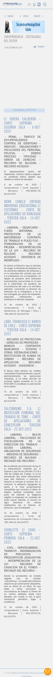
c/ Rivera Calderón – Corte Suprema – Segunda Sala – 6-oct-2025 (22, 125)
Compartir (41, 47)
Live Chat (47, 671)
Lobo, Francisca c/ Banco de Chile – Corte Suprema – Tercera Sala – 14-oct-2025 (22, 328)
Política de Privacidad (19, 673)
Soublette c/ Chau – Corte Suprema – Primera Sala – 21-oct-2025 (22, 536)
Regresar (11, 16)
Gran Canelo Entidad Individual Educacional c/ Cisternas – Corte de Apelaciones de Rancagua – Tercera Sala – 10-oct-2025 (22, 212)
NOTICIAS (31, 110)
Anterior (26, 16)
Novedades (18, 110)
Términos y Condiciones (39, 673)
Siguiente (37, 16)
